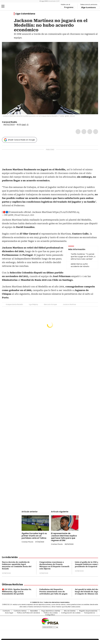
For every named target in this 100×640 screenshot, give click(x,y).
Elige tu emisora (88, 7)
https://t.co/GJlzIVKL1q (65, 212)
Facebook (78, 131)
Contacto (6, 611)
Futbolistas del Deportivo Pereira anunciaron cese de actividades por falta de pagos (53, 591)
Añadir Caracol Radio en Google (21, 140)
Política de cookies (51, 613)
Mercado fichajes (50, 304)
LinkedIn (89, 131)
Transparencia (89, 613)
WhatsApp (95, 131)
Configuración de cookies (70, 613)
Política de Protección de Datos (28, 613)
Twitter (83, 131)
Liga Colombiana (25, 13)
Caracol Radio (11, 6)
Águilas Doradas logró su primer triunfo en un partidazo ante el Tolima (34, 535)
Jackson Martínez (69, 304)
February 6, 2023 (27, 215)
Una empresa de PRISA (50, 621)
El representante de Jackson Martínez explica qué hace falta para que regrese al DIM (64, 537)
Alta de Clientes (69, 611)
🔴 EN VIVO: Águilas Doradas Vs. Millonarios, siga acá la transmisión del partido (17, 591)
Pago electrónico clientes (50, 611)
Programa (68, 7)
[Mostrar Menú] (3, 6)
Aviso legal (9, 613)
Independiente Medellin (14, 304)
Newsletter (34, 611)
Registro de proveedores (88, 611)
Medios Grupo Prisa (50, 627)
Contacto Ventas (20, 611)
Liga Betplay (33, 304)
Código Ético (50, 615)
